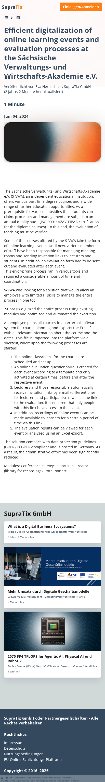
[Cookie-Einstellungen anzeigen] (7, 777)
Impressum (13, 743)
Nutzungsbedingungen (24, 753)
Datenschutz (14, 748)
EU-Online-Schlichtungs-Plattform (33, 759)
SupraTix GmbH (77, 86)
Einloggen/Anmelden (81, 6)
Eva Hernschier (48, 86)
